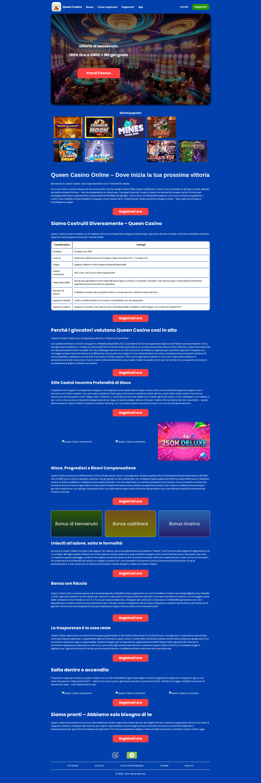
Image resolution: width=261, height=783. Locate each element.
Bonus (90, 7)
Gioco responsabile (132, 765)
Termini (164, 765)
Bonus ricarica (184, 524)
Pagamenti (128, 7)
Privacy (189, 765)
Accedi (184, 6)
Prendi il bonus (99, 73)
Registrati (200, 6)
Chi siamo (72, 765)
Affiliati (99, 765)
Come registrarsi (107, 7)
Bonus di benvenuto (76, 524)
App (140, 7)
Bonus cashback (130, 524)
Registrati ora (130, 211)
